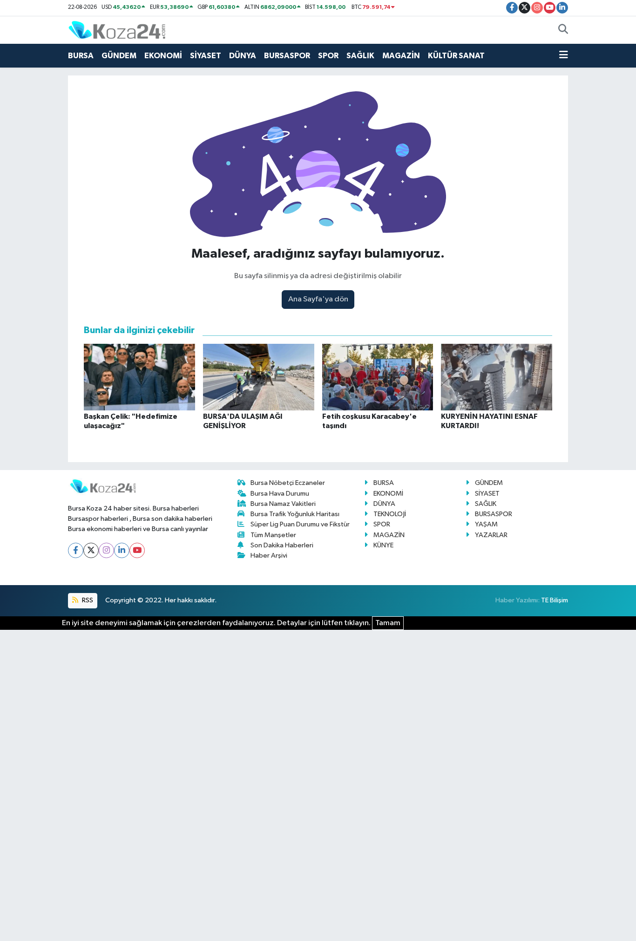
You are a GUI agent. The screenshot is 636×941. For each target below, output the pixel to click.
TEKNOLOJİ (389, 514)
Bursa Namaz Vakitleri (283, 503)
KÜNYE (383, 545)
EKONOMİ (163, 56)
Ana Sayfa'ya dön (318, 299)
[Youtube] (137, 550)
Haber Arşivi (268, 555)
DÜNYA (242, 56)
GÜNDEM (118, 56)
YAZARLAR (491, 535)
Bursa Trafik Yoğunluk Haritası (294, 514)
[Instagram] (106, 550)
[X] (91, 550)
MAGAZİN (401, 56)
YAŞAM (486, 524)
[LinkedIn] (121, 550)
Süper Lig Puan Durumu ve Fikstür (300, 524)
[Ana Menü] (563, 56)
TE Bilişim (554, 600)
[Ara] (563, 30)
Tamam (387, 623)
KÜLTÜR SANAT (456, 56)
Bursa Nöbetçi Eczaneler (287, 482)
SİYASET (205, 56)
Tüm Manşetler (273, 535)
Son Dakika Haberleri (281, 545)
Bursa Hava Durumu (279, 493)
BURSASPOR (287, 56)
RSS (87, 600)
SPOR (328, 56)
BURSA (81, 56)
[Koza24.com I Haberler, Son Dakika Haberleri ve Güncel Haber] (117, 29)
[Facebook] (75, 550)
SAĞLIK (360, 56)
